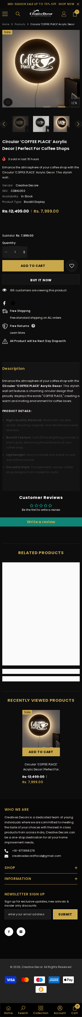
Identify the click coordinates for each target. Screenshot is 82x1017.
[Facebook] (9, 931)
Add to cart (33, 265)
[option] (41, 68)
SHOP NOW (66, 4)
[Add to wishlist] (71, 265)
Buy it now (41, 280)
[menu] (5, 14)
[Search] (18, 14)
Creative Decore (27, 185)
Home (5, 24)
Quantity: (9, 243)
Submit (65, 914)
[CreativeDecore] (41, 14)
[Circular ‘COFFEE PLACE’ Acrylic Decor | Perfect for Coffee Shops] (41, 729)
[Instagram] (21, 931)
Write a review (41, 521)
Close (78, 4)
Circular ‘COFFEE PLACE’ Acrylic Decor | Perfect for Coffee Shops (41, 767)
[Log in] (64, 13)
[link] (41, 671)
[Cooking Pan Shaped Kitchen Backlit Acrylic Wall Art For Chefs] (4, 303)
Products (20, 24)
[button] (3, 124)
